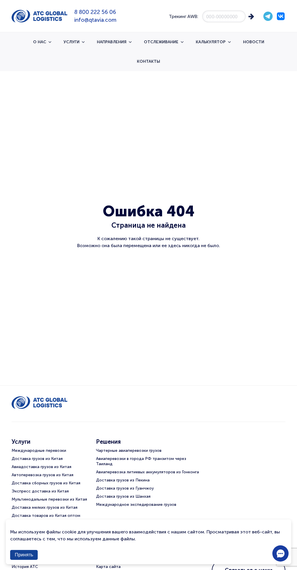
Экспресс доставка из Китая (40, 491)
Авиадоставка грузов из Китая (41, 466)
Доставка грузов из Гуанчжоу (125, 488)
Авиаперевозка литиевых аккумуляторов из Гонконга (147, 472)
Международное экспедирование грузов (136, 504)
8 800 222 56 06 (95, 12)
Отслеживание (161, 41)
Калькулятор (211, 41)
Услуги (71, 41)
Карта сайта (108, 566)
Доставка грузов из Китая (37, 458)
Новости (253, 41)
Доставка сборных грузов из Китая (46, 483)
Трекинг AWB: (183, 16)
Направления (111, 41)
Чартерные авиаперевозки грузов (129, 450)
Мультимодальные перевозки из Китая (49, 499)
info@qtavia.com (95, 20)
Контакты (148, 61)
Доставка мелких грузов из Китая (44, 507)
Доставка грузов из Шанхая (123, 496)
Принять (24, 554)
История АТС (25, 566)
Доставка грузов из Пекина (123, 480)
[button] (280, 553)
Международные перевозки (39, 450)
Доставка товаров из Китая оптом (46, 515)
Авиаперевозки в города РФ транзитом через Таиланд (141, 461)
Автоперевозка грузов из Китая (42, 474)
